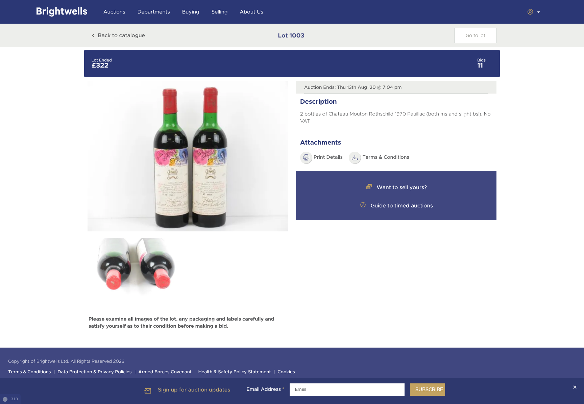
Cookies (286, 372)
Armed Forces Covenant (165, 372)
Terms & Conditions (29, 372)
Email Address (265, 389)
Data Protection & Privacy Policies (94, 372)
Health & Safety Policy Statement (234, 372)
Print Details (328, 157)
